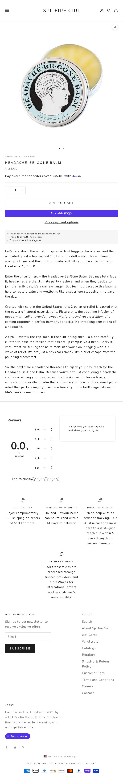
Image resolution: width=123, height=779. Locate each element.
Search (87, 622)
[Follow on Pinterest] (23, 747)
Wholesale (90, 642)
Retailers (89, 655)
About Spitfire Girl (96, 628)
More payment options (61, 222)
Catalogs (89, 648)
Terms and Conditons (98, 680)
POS (57, 763)
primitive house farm (20, 156)
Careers (88, 686)
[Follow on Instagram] (15, 747)
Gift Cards (89, 635)
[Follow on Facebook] (6, 747)
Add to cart (61, 203)
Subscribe (20, 648)
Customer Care (93, 673)
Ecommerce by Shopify (81, 763)
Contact (88, 693)
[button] (43, 429)
